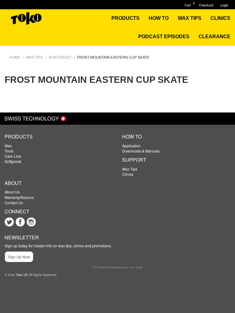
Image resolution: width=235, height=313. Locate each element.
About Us (12, 191)
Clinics (127, 174)
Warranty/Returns (19, 197)
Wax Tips (129, 168)
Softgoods (13, 161)
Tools (9, 150)
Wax (8, 145)
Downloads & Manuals (141, 150)
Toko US (22, 275)
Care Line (13, 156)
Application (131, 145)
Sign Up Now (19, 256)
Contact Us (14, 202)
